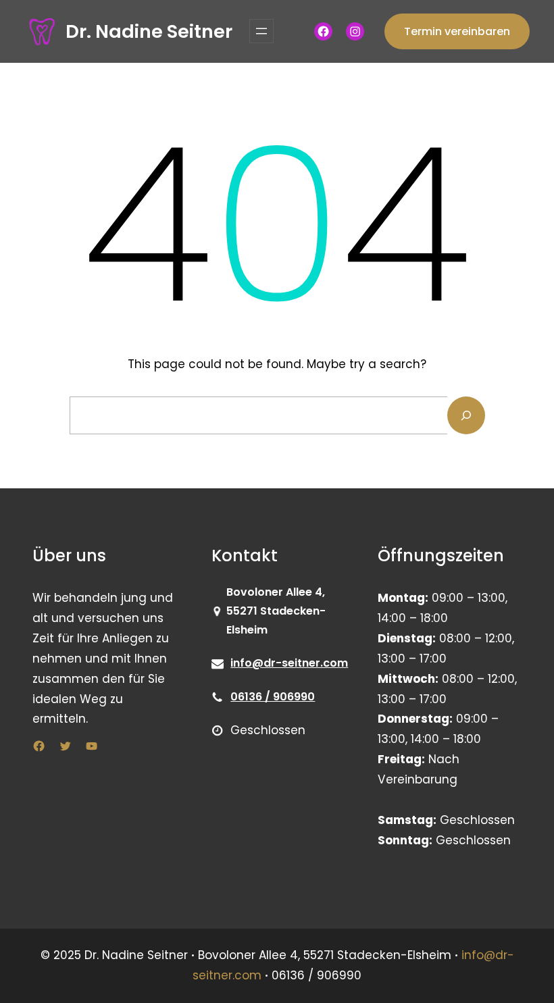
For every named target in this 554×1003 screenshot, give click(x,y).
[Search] (466, 415)
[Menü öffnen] (261, 31)
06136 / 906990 (272, 696)
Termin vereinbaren (457, 31)
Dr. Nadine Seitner (149, 31)
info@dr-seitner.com (289, 663)
